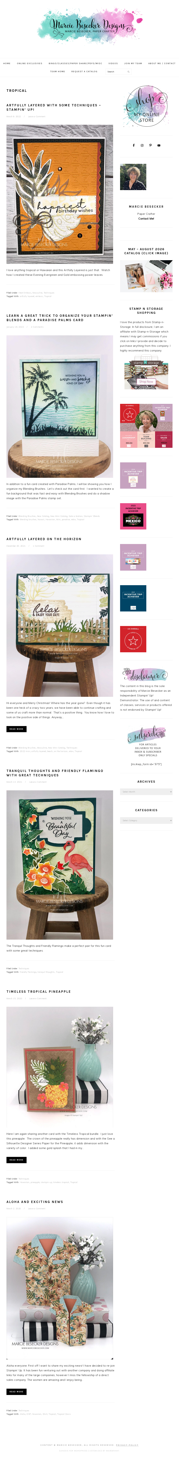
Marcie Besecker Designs (89, 28)
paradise (66, 519)
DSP (29, 1414)
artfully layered (27, 296)
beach (50, 751)
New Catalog (43, 516)
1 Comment (38, 546)
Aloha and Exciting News (34, 1202)
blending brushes (28, 519)
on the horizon (61, 751)
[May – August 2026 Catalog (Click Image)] (146, 291)
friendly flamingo (28, 972)
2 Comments (37, 327)
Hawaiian (50, 519)
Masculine (37, 293)
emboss (39, 296)
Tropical (48, 296)
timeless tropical (61, 1182)
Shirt (45, 1414)
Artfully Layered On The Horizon (44, 539)
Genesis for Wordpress (73, 1451)
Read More (16, 729)
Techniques (49, 293)
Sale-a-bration (76, 516)
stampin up (46, 1182)
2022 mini (25, 751)
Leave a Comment (36, 116)
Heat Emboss (25, 293)
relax (73, 519)
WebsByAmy (112, 1451)
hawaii (41, 519)
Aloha (23, 1414)
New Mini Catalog (58, 516)
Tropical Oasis (64, 1414)
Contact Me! (146, 218)
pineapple (35, 1182)
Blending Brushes (27, 516)
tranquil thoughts (46, 972)
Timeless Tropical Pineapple (38, 992)
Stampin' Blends (92, 516)
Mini (58, 519)
